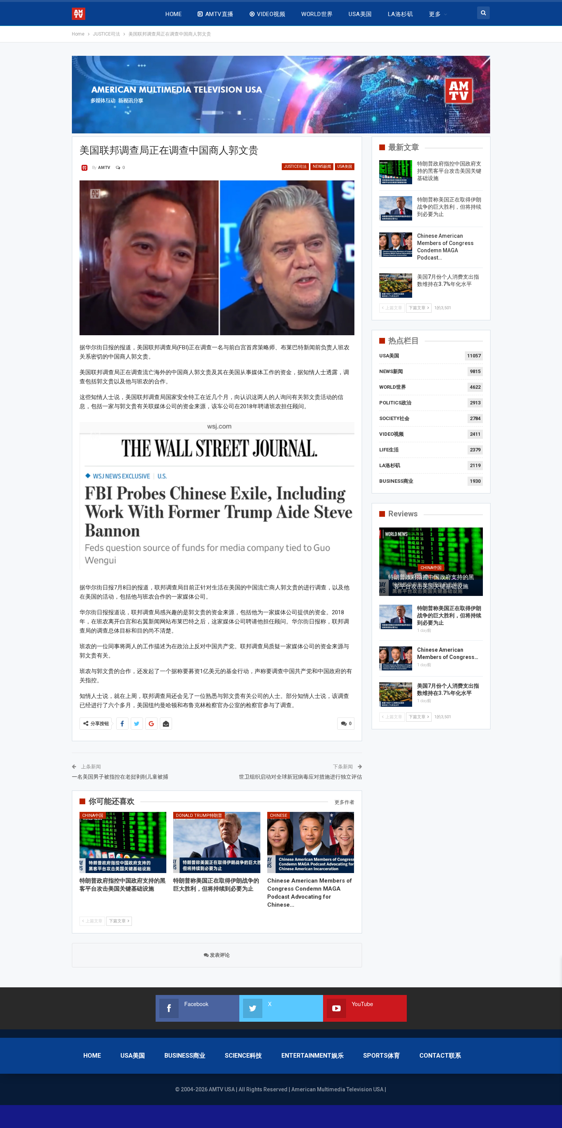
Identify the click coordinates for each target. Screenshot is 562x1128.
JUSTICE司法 (295, 166)
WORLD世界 (317, 14)
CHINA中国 (92, 815)
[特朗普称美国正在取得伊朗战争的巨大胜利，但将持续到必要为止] (216, 842)
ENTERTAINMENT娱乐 (312, 1055)
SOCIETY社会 (394, 418)
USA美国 (360, 14)
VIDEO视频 (271, 14)
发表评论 (219, 955)
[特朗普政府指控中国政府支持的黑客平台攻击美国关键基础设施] (123, 842)
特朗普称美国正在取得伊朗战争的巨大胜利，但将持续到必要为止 (449, 206)
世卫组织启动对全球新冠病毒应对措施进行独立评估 (300, 777)
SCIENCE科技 (243, 1055)
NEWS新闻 (322, 166)
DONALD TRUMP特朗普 (199, 815)
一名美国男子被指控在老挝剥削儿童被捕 (120, 777)
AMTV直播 (219, 14)
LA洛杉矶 (400, 14)
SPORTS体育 (381, 1055)
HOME (174, 14)
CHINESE (278, 815)
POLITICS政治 (395, 403)
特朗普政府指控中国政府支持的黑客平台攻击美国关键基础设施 (449, 171)
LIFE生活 (389, 450)
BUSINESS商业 (396, 481)
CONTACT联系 (440, 1055)
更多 (435, 14)
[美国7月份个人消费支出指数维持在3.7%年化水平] (395, 285)
